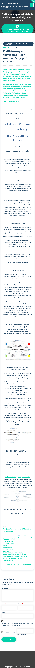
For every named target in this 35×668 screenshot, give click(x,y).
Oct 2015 (6, 48)
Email (20, 604)
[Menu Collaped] (32, 5)
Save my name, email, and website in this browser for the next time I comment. (17, 624)
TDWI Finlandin (7, 552)
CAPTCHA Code (21, 634)
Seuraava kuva (10, 283)
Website (3, 612)
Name (3, 604)
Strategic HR (17, 43)
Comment (5, 588)
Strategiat (8, 43)
